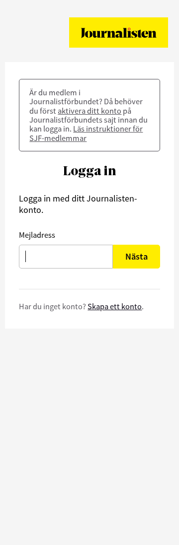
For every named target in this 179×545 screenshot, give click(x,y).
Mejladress (37, 235)
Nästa (136, 256)
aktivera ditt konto (89, 111)
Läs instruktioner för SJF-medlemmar (86, 133)
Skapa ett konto (115, 306)
